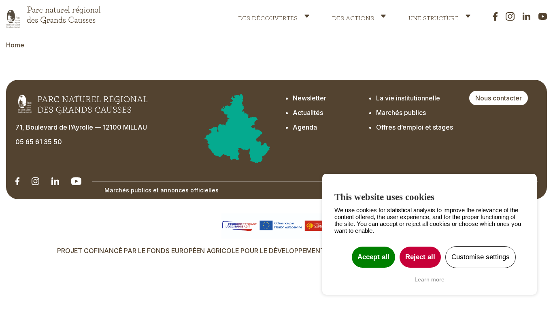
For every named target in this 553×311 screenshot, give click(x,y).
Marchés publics (401, 113)
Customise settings (480, 257)
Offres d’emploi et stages (414, 127)
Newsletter (309, 98)
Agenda (305, 127)
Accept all (373, 257)
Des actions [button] (353, 16)
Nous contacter (498, 98)
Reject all (420, 257)
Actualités (308, 113)
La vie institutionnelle (408, 98)
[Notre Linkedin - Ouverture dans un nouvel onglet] (17, 181)
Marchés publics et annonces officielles (161, 190)
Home (15, 45)
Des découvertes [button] (268, 16)
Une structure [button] (433, 16)
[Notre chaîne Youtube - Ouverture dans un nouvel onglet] (76, 181)
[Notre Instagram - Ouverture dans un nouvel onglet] (35, 181)
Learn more (430, 279)
